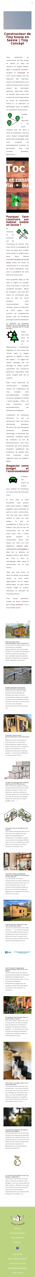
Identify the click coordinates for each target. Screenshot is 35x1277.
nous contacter (17, 604)
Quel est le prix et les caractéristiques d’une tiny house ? (17, 642)
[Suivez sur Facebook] (17, 1248)
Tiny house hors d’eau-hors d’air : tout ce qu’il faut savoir (16, 925)
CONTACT (17, 1242)
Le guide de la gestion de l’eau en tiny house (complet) (16, 1130)
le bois (17, 398)
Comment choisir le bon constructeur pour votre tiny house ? (17, 736)
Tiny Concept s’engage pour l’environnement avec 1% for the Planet (16, 969)
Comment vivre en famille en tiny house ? (16, 829)
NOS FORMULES (17, 1238)
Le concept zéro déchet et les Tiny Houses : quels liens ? (17, 1176)
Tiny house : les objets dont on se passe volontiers (16, 1083)
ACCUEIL (17, 1228)
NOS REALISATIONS (17, 1233)
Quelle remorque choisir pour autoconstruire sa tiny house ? (15, 688)
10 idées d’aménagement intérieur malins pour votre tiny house (17, 783)
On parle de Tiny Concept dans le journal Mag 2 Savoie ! (16, 1018)
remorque (21, 73)
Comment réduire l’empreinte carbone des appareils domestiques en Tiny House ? (17, 875)
